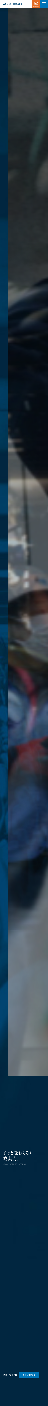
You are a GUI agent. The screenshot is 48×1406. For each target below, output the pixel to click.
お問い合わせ (28, 1375)
